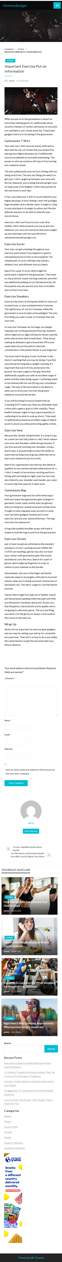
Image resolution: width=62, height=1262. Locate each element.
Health (7, 1137)
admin (12, 81)
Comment (10, 678)
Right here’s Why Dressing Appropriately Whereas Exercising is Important (29, 1025)
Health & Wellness (13, 1142)
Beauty (7, 1116)
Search (7, 1043)
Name (8, 720)
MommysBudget (15, 5)
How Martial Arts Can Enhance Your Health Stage (26, 903)
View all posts (31, 831)
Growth (8, 1132)
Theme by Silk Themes (31, 1257)
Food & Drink (11, 1126)
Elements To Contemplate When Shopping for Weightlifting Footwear (29, 984)
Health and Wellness (14, 1148)
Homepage (9, 49)
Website (9, 749)
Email (8, 734)
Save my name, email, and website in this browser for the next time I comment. (30, 771)
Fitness (21, 49)
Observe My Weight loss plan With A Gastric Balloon (26, 944)
